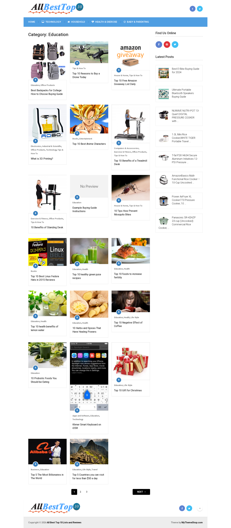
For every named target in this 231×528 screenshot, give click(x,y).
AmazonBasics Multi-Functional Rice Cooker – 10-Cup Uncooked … (186, 179)
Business (35, 470)
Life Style (135, 317)
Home (31, 21)
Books (75, 139)
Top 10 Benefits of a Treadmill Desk (130, 162)
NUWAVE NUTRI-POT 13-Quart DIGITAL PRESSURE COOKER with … (185, 116)
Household (77, 21)
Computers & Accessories (126, 148)
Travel (94, 470)
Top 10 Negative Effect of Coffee (128, 324)
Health (85, 269)
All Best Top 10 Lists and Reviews (64, 522)
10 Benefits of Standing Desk (47, 227)
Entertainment (85, 139)
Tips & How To (79, 68)
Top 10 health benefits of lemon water (44, 328)
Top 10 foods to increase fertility (128, 275)
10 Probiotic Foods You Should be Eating (44, 380)
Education (35, 85)
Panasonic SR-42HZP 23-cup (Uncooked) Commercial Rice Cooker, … (177, 222)
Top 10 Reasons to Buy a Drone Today (86, 75)
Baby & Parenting (137, 21)
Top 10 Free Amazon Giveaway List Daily (125, 82)
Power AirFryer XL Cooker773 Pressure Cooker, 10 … (183, 200)
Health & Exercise (106, 21)
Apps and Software (80, 416)
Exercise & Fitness (122, 152)
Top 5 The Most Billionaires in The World (47, 476)
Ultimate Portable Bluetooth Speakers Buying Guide (183, 93)
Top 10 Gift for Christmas (128, 390)
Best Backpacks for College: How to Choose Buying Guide (47, 92)
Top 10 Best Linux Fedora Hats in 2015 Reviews (45, 278)
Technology (53, 21)
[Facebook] (159, 44)
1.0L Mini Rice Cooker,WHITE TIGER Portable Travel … (183, 138)
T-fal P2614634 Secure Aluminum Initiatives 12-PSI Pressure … (185, 159)
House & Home (121, 75)
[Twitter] (175, 44)
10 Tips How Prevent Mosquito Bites (125, 212)
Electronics (36, 146)
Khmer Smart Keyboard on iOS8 (86, 426)
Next (140, 492)
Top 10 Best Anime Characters (89, 143)
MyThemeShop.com (192, 522)
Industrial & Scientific (51, 146)
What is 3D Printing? (42, 158)
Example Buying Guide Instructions (84, 209)
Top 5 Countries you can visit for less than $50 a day (88, 476)
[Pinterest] (167, 44)
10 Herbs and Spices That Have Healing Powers (86, 330)
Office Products (48, 85)
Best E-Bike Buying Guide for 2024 (185, 70)
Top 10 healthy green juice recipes (86, 276)
